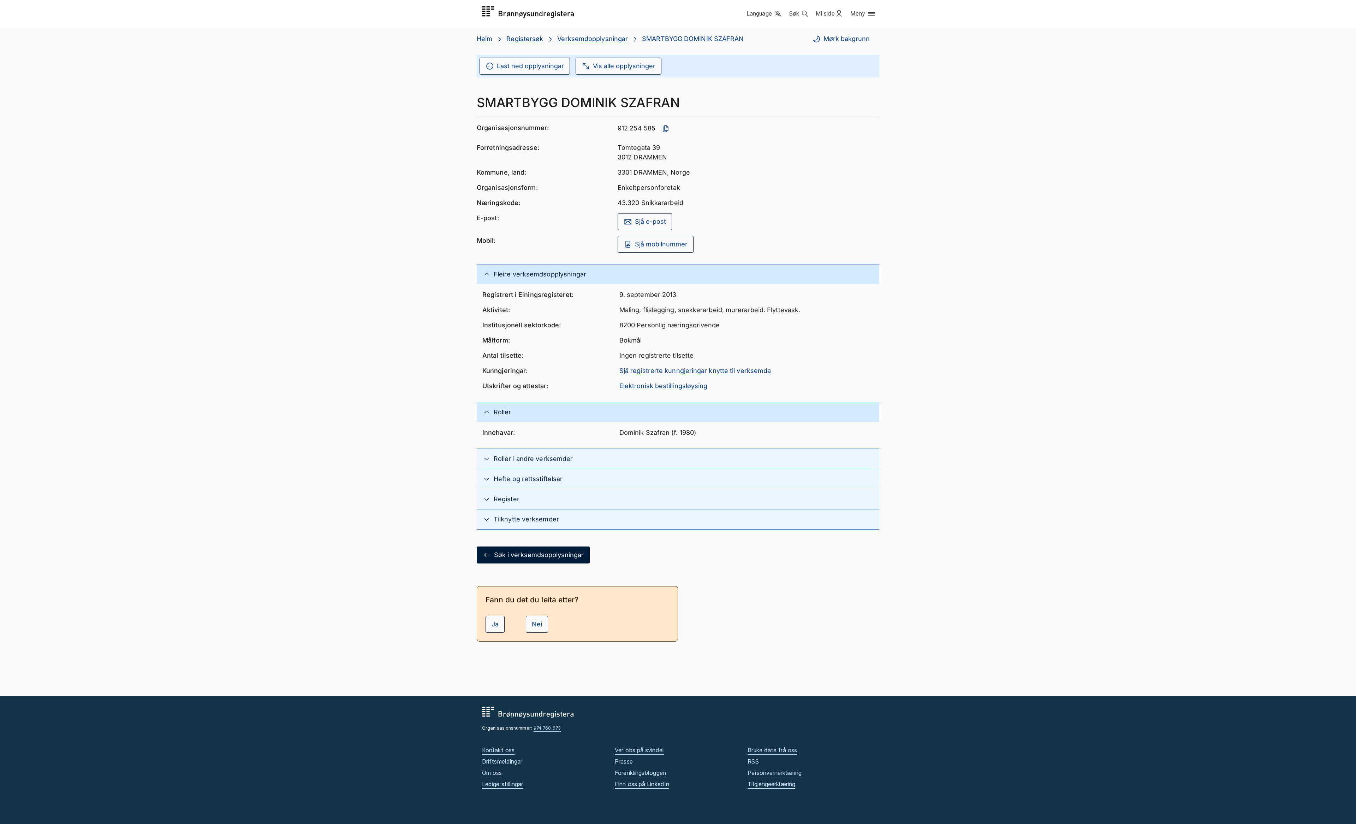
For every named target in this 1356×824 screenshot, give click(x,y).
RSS (753, 761)
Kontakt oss (498, 750)
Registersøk (524, 38)
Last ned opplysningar (530, 66)
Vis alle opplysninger (624, 66)
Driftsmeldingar (502, 761)
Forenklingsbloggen (640, 772)
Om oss (492, 772)
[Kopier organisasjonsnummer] (665, 128)
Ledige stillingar (502, 784)
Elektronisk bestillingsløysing (663, 386)
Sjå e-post (650, 221)
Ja (495, 624)
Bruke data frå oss (772, 750)
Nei (537, 624)
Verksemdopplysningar (592, 38)
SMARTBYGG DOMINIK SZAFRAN (693, 38)
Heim (484, 38)
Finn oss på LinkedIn (642, 784)
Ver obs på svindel (639, 750)
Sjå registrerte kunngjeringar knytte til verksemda (695, 370)
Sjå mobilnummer (661, 244)
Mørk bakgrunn (846, 38)
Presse (624, 761)
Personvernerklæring (775, 772)
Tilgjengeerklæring (771, 784)
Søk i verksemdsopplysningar (539, 555)
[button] (764, 14)
